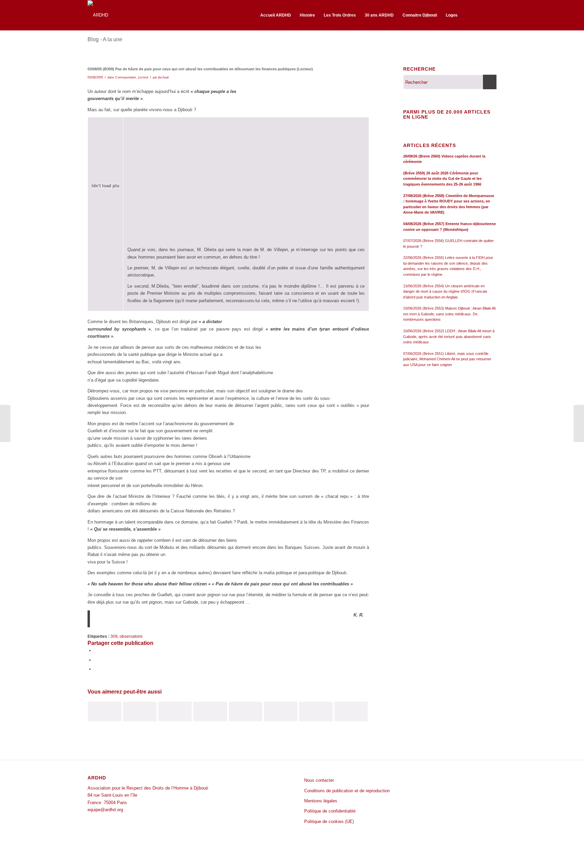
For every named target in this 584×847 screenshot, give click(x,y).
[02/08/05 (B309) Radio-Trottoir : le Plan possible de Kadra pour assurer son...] (5, 423)
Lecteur (143, 77)
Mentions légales (320, 800)
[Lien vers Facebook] (481, 15)
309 (114, 636)
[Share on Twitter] (96, 669)
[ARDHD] (98, 15)
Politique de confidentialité (330, 811)
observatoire (131, 636)
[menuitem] (275, 15)
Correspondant (125, 77)
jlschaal (163, 77)
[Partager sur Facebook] (96, 650)
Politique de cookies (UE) (329, 821)
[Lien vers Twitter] (491, 15)
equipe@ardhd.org (105, 809)
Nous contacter (319, 780)
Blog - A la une (105, 39)
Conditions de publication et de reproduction (347, 790)
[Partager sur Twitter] (96, 659)
